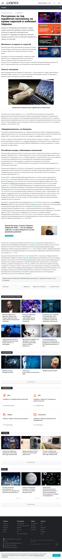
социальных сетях (35, 204)
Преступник (32, 258)
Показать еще (31, 382)
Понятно (56, 555)
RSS (6, 541)
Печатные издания (22, 533)
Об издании (34, 523)
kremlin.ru (16, 157)
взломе (22, 204)
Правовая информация (11, 547)
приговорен (4, 179)
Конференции (20, 523)
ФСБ (19, 177)
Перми (50, 256)
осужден (33, 155)
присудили (32, 243)
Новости (5, 523)
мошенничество (31, 260)
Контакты (33, 529)
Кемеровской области (53, 132)
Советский (12, 202)
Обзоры (5, 529)
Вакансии (33, 527)
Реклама (33, 525)
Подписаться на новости (39, 286)
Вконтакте (50, 210)
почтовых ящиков (55, 204)
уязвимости (11, 181)
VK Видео (43, 527)
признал (32, 202)
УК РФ (30, 114)
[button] (54, 3)
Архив (4, 531)
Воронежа (27, 202)
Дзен (42, 533)
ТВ (17, 531)
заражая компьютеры (30, 141)
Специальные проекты (23, 525)
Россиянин (4, 56)
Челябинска (15, 245)
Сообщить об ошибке (10, 545)
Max (42, 523)
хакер (27, 157)
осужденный (10, 193)
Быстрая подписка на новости (13, 539)
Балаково (50, 177)
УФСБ (42, 132)
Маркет (19, 527)
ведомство (4, 145)
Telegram (43, 531)
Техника (19, 529)
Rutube (42, 529)
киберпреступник (6, 214)
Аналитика (6, 525)
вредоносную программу (24, 268)
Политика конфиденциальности (13, 543)
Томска (25, 155)
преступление (36, 116)
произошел (25, 256)
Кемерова (9, 72)
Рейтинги (5, 527)
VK (41, 525)
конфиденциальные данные (17, 183)
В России (3, 153)
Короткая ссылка (54, 286)
